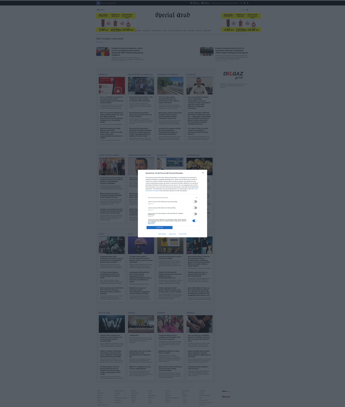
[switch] (194, 201)
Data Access (172, 234)
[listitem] (172, 198)
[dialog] (172, 203)
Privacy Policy (183, 234)
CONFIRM (159, 227)
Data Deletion (162, 234)
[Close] (203, 173)
